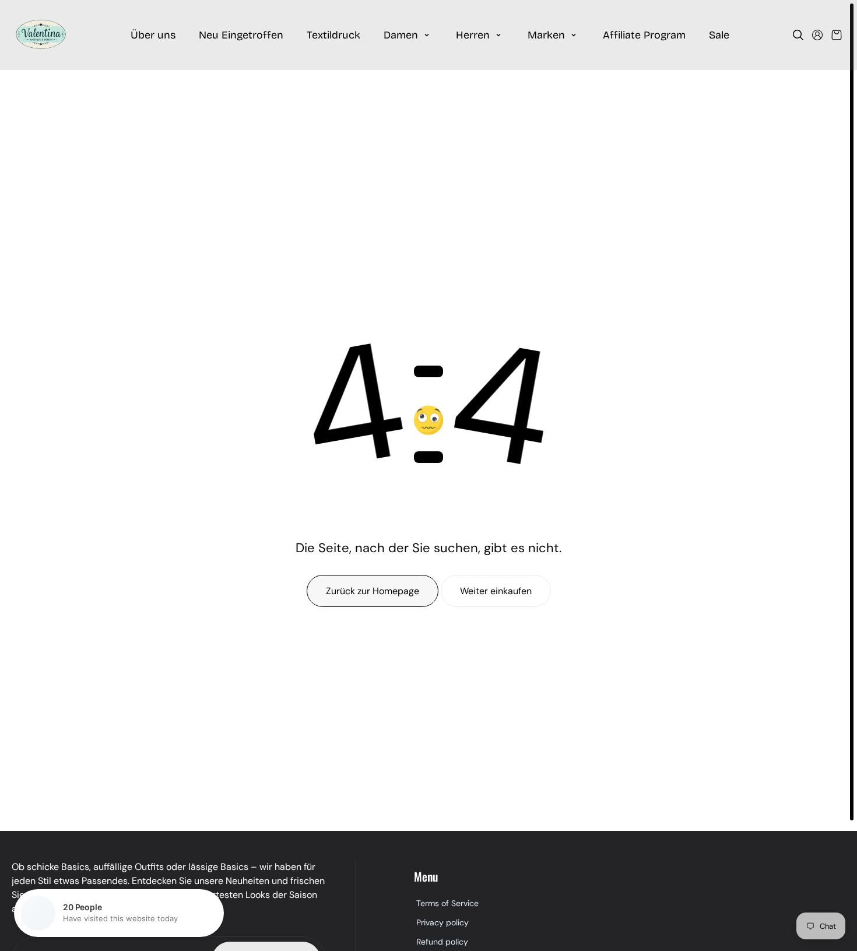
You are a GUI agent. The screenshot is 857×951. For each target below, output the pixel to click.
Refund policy (442, 941)
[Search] (798, 35)
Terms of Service (447, 903)
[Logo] (41, 35)
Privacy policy (442, 922)
